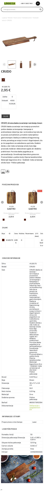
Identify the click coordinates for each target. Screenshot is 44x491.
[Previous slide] (4, 64)
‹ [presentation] (2, 202)
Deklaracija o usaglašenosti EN (34, 408)
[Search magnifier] (40, 9)
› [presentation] (41, 202)
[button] (38, 3)
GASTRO (11, 209)
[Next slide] (34, 64)
